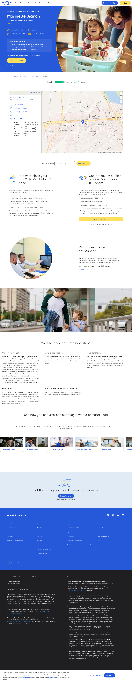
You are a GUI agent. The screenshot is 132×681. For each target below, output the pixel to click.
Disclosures (70, 536)
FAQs (98, 540)
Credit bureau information (74, 540)
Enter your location (47, 163)
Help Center (100, 527)
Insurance (10, 536)
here (43, 576)
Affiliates (39, 540)
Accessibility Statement (44, 549)
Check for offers (109, 3)
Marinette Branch (18, 97)
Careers (39, 532)
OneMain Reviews (42, 553)
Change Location (34, 92)
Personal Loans (20, 3)
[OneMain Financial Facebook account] (108, 515)
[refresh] (121, 101)
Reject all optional (94, 675)
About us (39, 527)
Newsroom (40, 545)
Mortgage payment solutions (15, 540)
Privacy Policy (25, 677)
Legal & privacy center (73, 532)
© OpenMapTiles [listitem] (109, 152)
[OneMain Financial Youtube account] (118, 515)
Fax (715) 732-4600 (20, 112)
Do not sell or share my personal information (79, 545)
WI (29, 76)
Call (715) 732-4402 (18, 34)
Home (16, 76)
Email (16, 115)
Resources (51, 3)
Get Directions (18, 104)
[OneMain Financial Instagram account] (113, 515)
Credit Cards (32, 3)
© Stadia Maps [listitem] (101, 152)
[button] (82, 122)
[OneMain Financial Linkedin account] (123, 515)
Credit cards (10, 532)
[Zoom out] (121, 95)
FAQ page (82, 269)
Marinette (35, 76)
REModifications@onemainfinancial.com (18, 621)
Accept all (109, 675)
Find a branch (83, 163)
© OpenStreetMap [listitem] (118, 152)
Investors (39, 536)
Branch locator (101, 532)
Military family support (103, 536)
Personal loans (11, 527)
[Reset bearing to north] (121, 98)
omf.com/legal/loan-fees (75, 590)
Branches (42, 3)
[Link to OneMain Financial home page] (17, 515)
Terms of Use (52, 677)
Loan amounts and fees (73, 527)
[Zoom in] (121, 93)
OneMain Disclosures (13, 605)
